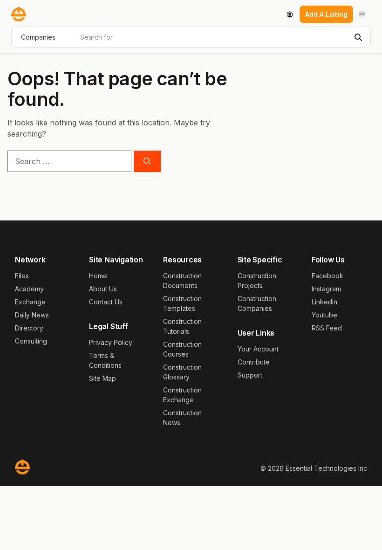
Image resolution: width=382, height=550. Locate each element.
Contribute (254, 362)
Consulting (31, 341)
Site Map (102, 378)
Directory (29, 328)
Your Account (258, 349)
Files (22, 276)
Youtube (324, 315)
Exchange (30, 302)
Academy (29, 289)
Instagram (326, 289)
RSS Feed (327, 328)
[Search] (147, 161)
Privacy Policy (110, 342)
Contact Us (106, 302)
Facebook (327, 276)
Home (98, 276)
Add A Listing (326, 14)
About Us (103, 289)
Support (250, 375)
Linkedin (324, 302)
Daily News (32, 315)
